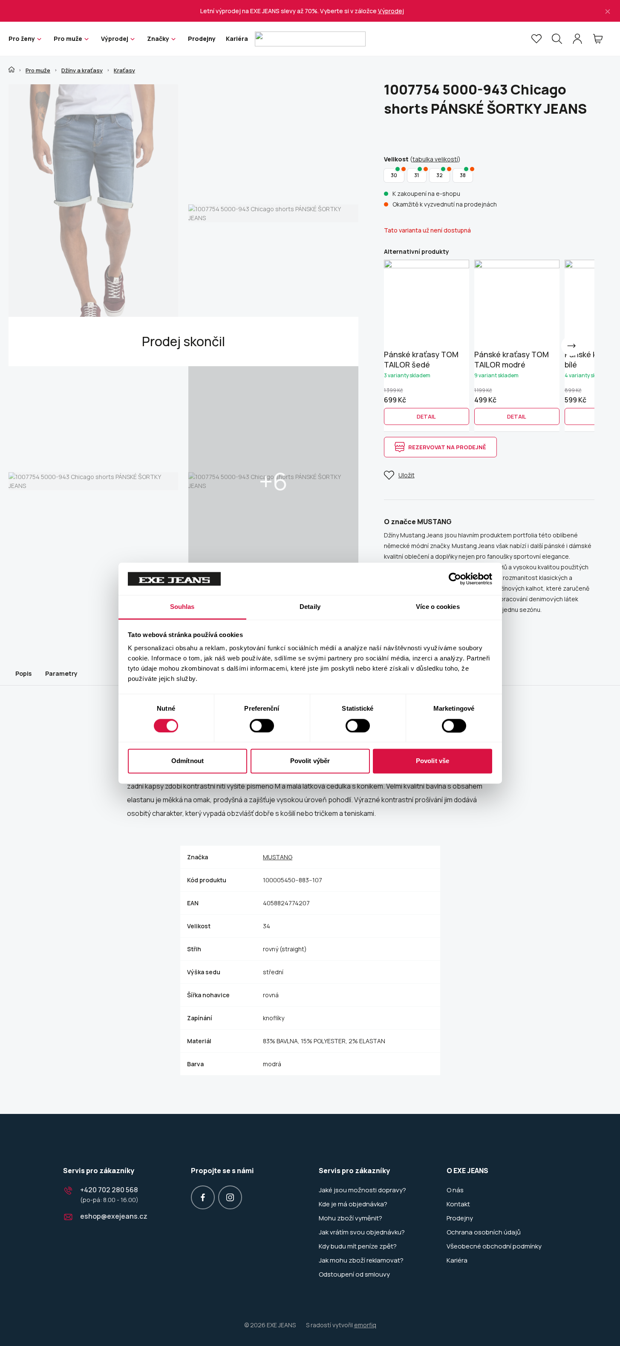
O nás (455, 1190)
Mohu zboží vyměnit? (350, 1218)
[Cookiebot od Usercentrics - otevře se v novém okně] (455, 578)
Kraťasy (124, 70)
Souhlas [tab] (182, 607)
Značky (158, 38)
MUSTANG (277, 857)
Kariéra (237, 38)
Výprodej (391, 11)
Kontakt (458, 1204)
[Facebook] (203, 1197)
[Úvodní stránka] (11, 69)
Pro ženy (22, 38)
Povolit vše (432, 761)
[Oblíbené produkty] (536, 39)
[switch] (262, 725)
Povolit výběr (310, 761)
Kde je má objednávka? (353, 1204)
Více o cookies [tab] (437, 607)
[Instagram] (230, 1197)
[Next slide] (571, 346)
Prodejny (202, 38)
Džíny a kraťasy (82, 70)
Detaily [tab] (310, 607)
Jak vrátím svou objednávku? (362, 1232)
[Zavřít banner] (607, 10)
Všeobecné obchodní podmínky (494, 1246)
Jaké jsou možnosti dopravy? (362, 1190)
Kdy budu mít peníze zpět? (358, 1246)
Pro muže (68, 38)
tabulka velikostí (435, 159)
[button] (426, 416)
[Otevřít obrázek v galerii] (93, 213)
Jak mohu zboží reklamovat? (361, 1260)
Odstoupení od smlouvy (354, 1274)
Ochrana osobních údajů (484, 1232)
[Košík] (598, 39)
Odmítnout (187, 761)
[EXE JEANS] (310, 39)
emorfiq (365, 1325)
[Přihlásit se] (577, 39)
